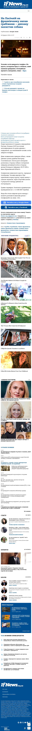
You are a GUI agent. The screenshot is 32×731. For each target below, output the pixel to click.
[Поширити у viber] (27, 38)
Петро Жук (12, 543)
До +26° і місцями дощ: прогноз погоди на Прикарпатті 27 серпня (12, 480)
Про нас (4, 689)
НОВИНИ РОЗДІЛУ (26, 631)
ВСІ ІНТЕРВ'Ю (27, 549)
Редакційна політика (8, 694)
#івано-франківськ (24, 226)
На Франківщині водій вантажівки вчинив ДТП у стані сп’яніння (15, 486)
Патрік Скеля (14, 31)
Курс (24, 71)
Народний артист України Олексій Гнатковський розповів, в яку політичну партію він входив (13, 569)
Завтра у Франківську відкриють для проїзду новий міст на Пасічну (15, 502)
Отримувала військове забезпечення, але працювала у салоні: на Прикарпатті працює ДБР (16, 645)
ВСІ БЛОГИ (28, 577)
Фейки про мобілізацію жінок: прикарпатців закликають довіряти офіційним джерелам (20, 467)
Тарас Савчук (13, 585)
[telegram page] (27, 722)
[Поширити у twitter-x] (24, 38)
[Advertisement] (16, 115)
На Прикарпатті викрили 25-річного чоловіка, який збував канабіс (16, 452)
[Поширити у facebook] (21, 38)
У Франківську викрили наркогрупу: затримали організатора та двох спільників (14, 507)
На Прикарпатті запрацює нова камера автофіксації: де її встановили (14, 669)
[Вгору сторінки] (29, 724)
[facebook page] (21, 722)
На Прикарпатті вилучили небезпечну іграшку (13, 490)
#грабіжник (13, 226)
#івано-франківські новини (9, 228)
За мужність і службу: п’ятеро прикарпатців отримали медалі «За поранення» (14, 463)
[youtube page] (25, 722)
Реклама (5, 697)
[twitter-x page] (23, 722)
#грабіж (6, 226)
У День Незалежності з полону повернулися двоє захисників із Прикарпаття (16, 650)
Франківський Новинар (16, 534)
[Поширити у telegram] (29, 38)
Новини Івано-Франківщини (16, 223)
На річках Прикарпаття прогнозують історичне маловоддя (14, 475)
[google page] (18, 722)
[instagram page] (29, 722)
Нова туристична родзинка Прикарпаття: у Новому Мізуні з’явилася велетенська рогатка (15, 640)
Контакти (5, 691)
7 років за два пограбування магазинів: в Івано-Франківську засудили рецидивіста (16, 83)
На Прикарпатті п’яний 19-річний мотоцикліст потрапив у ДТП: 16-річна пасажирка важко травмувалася (13, 496)
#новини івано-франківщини (19, 230)
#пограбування (6, 232)
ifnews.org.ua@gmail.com (9, 216)
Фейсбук (15, 219)
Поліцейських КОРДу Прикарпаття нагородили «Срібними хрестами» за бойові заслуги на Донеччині (16, 664)
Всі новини (27, 511)
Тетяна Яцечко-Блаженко (17, 524)
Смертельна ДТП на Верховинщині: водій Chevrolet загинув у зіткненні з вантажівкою (15, 458)
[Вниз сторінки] (29, 728)
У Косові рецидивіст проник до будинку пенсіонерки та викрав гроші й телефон (15, 90)
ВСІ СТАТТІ (28, 515)
